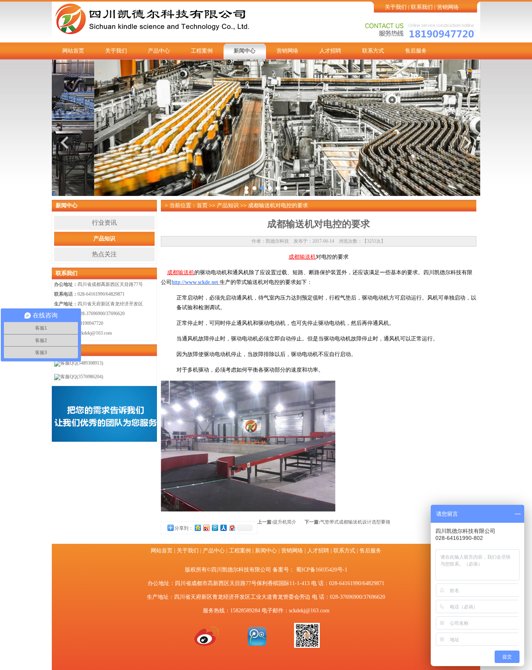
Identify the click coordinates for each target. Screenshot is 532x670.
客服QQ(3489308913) (81, 363)
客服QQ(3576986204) (81, 376)
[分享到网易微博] (231, 527)
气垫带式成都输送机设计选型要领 (355, 522)
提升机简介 (284, 522)
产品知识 (104, 239)
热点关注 (104, 254)
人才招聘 (330, 51)
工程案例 (202, 51)
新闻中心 (244, 51)
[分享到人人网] (223, 527)
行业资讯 (104, 222)
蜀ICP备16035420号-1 (321, 570)
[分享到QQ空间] (197, 527)
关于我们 (396, 7)
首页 (202, 205)
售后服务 (416, 51)
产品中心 (159, 51)
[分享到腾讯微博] (214, 527)
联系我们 (422, 7)
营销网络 (448, 7)
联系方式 (373, 51)
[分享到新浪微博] (206, 527)
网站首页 (73, 51)
